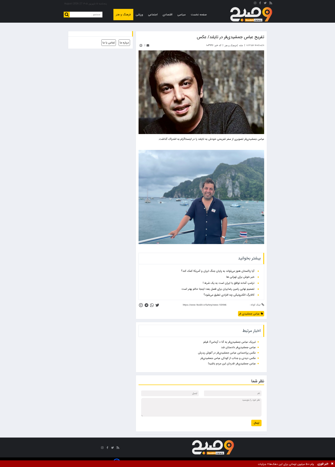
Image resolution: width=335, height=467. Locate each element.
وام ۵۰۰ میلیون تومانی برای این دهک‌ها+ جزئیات (286, 464)
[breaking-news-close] (332, 463)
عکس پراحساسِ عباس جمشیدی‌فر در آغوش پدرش (227, 353)
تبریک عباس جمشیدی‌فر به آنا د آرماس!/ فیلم (229, 342)
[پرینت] (141, 45)
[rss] (270, 3)
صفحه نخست (199, 14)
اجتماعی (153, 14)
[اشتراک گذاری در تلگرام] (146, 305)
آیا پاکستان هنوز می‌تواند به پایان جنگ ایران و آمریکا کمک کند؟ (217, 271)
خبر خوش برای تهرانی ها (240, 277)
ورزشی (139, 14)
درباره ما (124, 42)
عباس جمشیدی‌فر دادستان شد (238, 347)
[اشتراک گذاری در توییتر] (157, 305)
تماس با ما (108, 42)
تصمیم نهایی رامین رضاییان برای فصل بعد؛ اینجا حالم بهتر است (217, 289)
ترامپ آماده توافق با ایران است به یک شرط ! (228, 283)
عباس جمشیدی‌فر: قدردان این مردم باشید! (232, 363)
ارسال (256, 423)
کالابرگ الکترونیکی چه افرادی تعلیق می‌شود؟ (229, 295)
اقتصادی (167, 14)
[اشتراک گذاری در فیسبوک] (141, 305)
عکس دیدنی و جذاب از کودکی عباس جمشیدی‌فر (228, 358)
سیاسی (181, 14)
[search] (67, 14)
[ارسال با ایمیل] (148, 45)
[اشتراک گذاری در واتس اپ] (152, 305)
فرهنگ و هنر (123, 14)
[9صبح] (251, 14)
